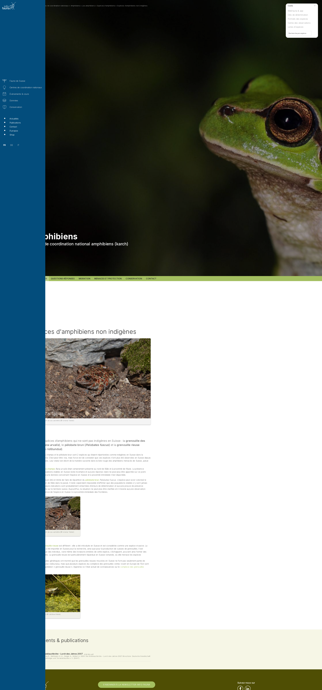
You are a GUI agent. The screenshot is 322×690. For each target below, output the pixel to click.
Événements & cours (19, 94)
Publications (15, 122)
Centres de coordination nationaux (26, 87)
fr (4, 145)
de (11, 145)
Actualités (14, 118)
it (18, 145)
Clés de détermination (298, 15)
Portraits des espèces (298, 19)
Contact (13, 126)
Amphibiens (75, 6)
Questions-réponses (63, 278)
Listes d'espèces (296, 27)
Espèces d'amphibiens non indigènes (132, 6)
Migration (84, 278)
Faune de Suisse (17, 81)
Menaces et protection (108, 278)
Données (14, 100)
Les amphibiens (88, 6)
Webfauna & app (295, 11)
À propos (14, 130)
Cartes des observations (299, 23)
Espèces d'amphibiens (106, 6)
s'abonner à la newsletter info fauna (126, 684)
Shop (12, 134)
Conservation (16, 107)
